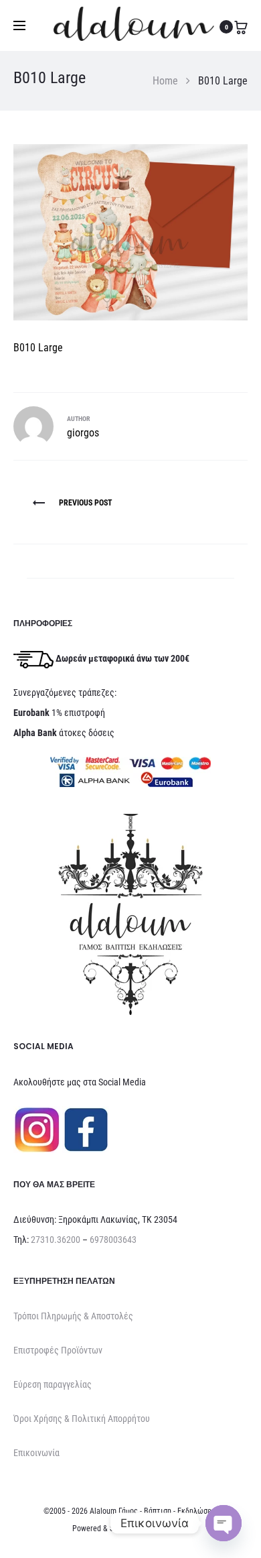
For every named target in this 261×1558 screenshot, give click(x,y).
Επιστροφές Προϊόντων (57, 1350)
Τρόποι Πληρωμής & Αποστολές (73, 1316)
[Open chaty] (223, 1523)
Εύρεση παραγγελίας (52, 1384)
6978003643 (113, 1239)
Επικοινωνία (36, 1452)
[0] (241, 26)
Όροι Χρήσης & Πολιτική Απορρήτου (81, 1418)
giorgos (83, 432)
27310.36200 (55, 1239)
